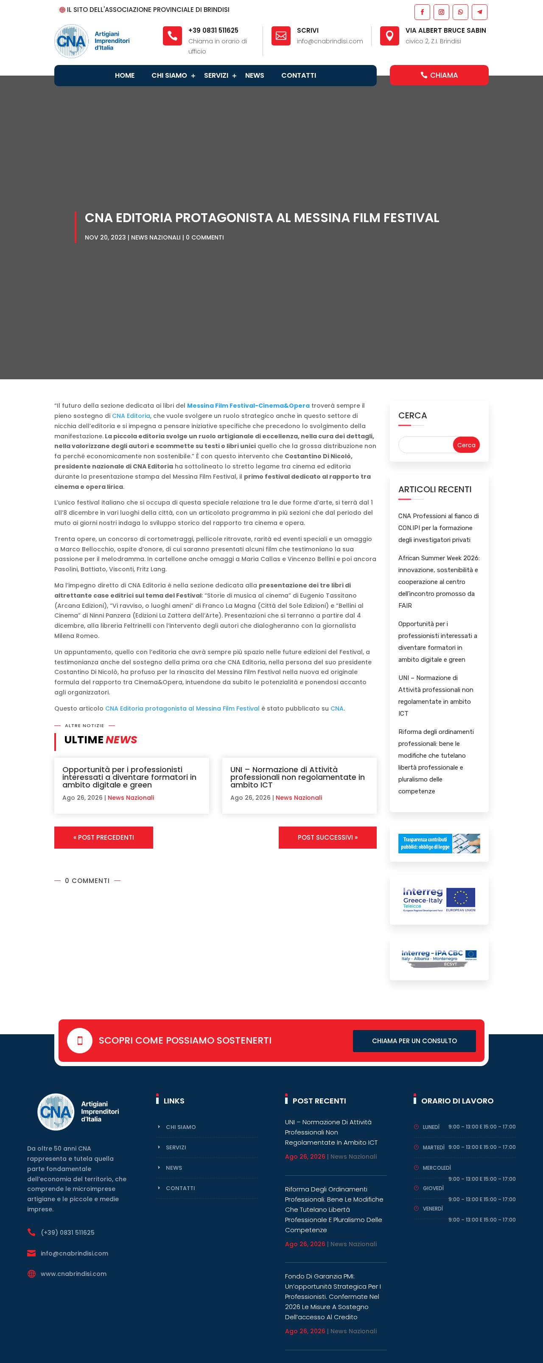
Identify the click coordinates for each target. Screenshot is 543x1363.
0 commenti (205, 237)
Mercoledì (437, 1167)
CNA (337, 708)
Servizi (216, 75)
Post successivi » (328, 837)
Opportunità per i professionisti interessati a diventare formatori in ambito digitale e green (129, 777)
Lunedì (431, 1127)
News (254, 75)
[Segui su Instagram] (441, 11)
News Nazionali (156, 237)
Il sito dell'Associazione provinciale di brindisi (148, 9)
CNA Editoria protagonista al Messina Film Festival (182, 708)
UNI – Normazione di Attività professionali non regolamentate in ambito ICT (297, 777)
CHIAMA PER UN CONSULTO (414, 1040)
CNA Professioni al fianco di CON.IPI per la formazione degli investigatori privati (438, 528)
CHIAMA (444, 75)
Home (124, 75)
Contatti (298, 75)
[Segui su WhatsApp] (460, 11)
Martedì (434, 1147)
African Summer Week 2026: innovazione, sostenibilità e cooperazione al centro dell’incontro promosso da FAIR (439, 582)
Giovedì (433, 1188)
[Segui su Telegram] (479, 11)
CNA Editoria (131, 416)
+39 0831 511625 (213, 30)
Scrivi (308, 30)
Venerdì (433, 1208)
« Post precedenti (103, 837)
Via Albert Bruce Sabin (446, 30)
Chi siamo (169, 75)
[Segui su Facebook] (421, 11)
